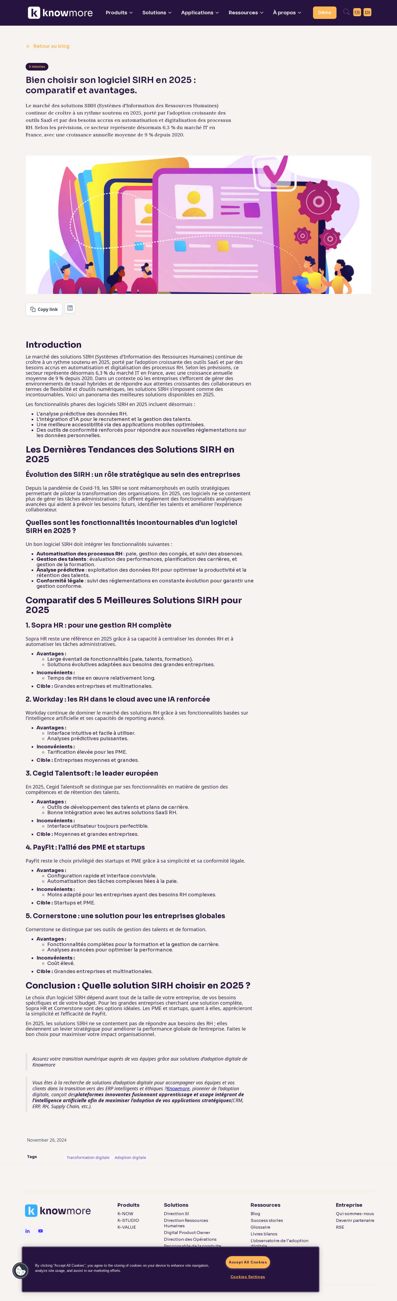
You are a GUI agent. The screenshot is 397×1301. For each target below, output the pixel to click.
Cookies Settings (248, 1277)
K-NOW (125, 1213)
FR (357, 12)
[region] (170, 1269)
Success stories (267, 1220)
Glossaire (260, 1227)
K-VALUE (126, 1227)
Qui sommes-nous (355, 1213)
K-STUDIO (128, 1220)
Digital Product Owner (187, 1232)
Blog (255, 1213)
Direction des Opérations (190, 1239)
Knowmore (178, 1088)
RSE (340, 1227)
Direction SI (176, 1213)
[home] (60, 12)
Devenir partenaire (355, 1220)
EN (367, 12)
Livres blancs (264, 1233)
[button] (119, 13)
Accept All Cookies (248, 1262)
